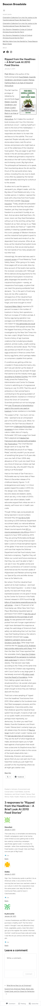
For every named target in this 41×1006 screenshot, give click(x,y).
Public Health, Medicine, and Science (22, 797)
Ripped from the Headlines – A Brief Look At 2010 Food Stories (20, 62)
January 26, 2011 (10, 916)
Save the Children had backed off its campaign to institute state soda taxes (20, 657)
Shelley (7, 872)
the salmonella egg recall (25, 324)
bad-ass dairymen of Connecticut (21, 736)
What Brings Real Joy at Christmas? (19, 985)
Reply (6, 859)
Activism (14, 789)
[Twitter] (4, 52)
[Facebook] (7, 52)
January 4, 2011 (10, 830)
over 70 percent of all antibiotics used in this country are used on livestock (19, 408)
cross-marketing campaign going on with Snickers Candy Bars (18, 640)
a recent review (11, 259)
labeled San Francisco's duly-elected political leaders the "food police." (20, 441)
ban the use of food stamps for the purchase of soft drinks (20, 617)
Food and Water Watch (13, 306)
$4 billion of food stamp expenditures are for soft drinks (20, 602)
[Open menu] (4, 10)
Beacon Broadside (14, 4)
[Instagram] (11, 52)
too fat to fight (24, 518)
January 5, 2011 (10, 874)
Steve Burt (8, 827)
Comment (28, 974)
